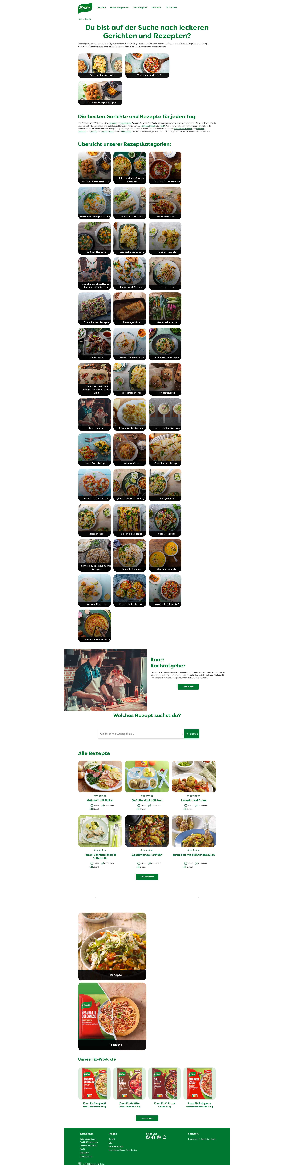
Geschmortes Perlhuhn (147, 855)
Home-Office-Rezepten (183, 129)
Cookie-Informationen (89, 1145)
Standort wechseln (208, 1139)
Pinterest (148, 1137)
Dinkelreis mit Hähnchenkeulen (194, 855)
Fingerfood (126, 131)
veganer (113, 123)
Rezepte (102, 7)
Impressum (84, 1153)
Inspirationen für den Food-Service (123, 1150)
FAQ (110, 1143)
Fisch (162, 126)
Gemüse (144, 126)
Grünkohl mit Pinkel (100, 800)
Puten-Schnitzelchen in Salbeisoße (100, 857)
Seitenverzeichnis (116, 1146)
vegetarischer (125, 123)
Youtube (164, 1137)
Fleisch (152, 126)
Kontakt (112, 1139)
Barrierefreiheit (86, 1156)
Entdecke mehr (147, 877)
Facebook (153, 1137)
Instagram (159, 1137)
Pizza (111, 131)
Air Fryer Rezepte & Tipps (102, 103)
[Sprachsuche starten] (182, 733)
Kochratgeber (140, 7)
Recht (82, 1149)
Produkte (156, 7)
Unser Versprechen (119, 7)
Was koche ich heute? (149, 75)
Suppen (105, 131)
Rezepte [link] (88, 19)
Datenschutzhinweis (88, 1139)
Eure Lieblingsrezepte (102, 75)
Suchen (194, 734)
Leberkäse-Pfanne (193, 800)
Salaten (94, 131)
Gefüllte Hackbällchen (147, 800)
